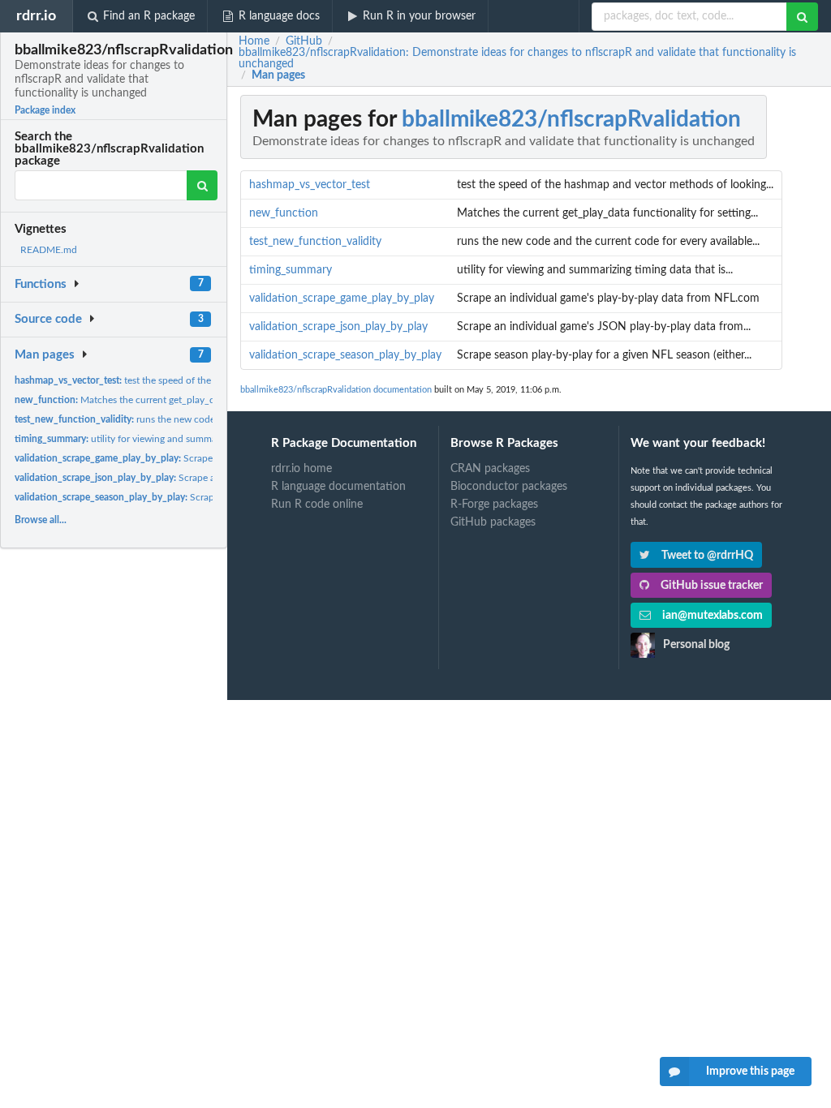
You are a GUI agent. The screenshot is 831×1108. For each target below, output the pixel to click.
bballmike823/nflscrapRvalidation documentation (336, 389)
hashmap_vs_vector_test (309, 185)
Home (254, 41)
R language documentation (338, 486)
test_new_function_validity (315, 241)
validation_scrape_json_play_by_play (338, 327)
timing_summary (290, 270)
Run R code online (317, 504)
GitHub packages (493, 522)
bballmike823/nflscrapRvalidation (571, 119)
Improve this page (750, 1071)
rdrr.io (36, 16)
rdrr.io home (301, 469)
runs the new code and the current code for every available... (204, 419)
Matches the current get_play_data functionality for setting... (176, 400)
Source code (48, 319)
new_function (283, 213)
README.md (48, 250)
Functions (41, 284)
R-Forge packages (494, 504)
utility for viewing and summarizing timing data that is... (170, 439)
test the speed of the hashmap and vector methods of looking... (204, 380)
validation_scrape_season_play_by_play (345, 355)
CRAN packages (490, 469)
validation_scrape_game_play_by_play (341, 298)
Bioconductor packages (508, 486)
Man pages (45, 355)
